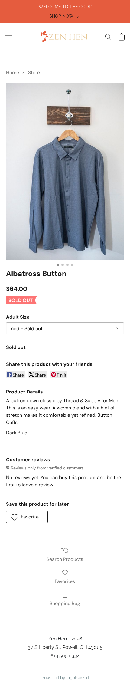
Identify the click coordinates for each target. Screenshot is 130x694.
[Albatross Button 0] (65, 171)
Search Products (65, 559)
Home (12, 72)
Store (34, 72)
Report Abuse (65, 667)
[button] (65, 37)
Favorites (65, 581)
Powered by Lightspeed (65, 677)
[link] (65, 16)
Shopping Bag (65, 603)
